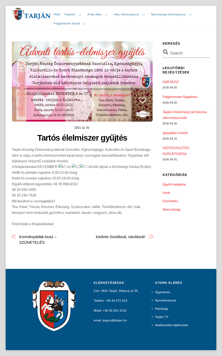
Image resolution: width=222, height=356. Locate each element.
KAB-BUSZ (171, 82)
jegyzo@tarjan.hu (115, 320)
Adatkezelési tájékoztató (171, 325)
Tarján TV (161, 317)
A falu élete (94, 14)
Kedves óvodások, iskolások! (120, 236)
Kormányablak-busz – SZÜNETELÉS (37, 239)
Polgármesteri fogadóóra (180, 97)
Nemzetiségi (171, 209)
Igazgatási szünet (175, 133)
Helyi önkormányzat (126, 14)
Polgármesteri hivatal (67, 23)
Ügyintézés (162, 292)
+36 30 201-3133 (114, 310)
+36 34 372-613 (116, 300)
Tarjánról (69, 14)
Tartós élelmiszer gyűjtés (82, 137)
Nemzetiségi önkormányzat (168, 14)
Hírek (57, 14)
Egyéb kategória (174, 184)
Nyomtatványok (165, 300)
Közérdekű (170, 201)
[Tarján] (32, 18)
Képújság (161, 308)
